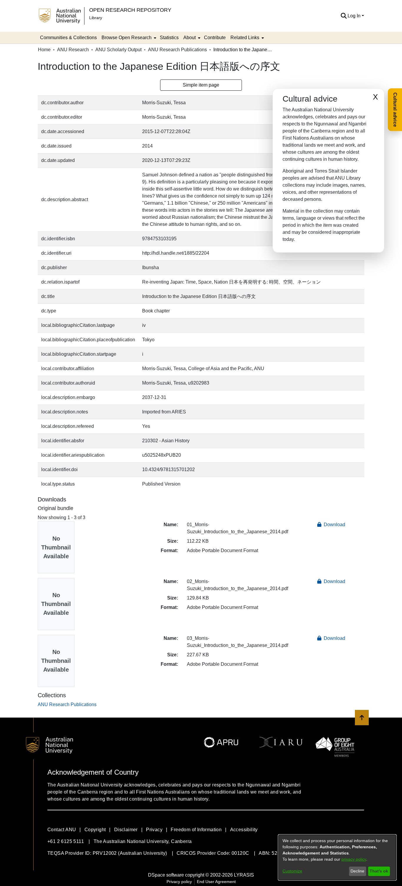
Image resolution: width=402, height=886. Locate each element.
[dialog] (337, 857)
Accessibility (244, 829)
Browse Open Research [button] (127, 37)
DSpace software (166, 874)
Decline (357, 871)
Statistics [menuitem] (169, 37)
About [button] (189, 37)
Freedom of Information (196, 829)
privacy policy (353, 859)
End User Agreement (216, 881)
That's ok (379, 871)
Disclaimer (126, 829)
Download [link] (334, 524)
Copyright (95, 829)
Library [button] (95, 17)
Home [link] (44, 49)
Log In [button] (355, 15)
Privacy (154, 829)
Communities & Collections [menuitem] (68, 37)
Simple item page (201, 84)
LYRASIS (244, 874)
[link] (67, 704)
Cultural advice (395, 109)
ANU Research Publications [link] (177, 49)
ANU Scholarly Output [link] (118, 49)
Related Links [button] (244, 37)
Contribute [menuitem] (215, 37)
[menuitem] (128, 38)
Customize (292, 871)
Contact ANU (61, 829)
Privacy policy (179, 881)
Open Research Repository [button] (130, 10)
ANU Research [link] (73, 49)
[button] (343, 15)
